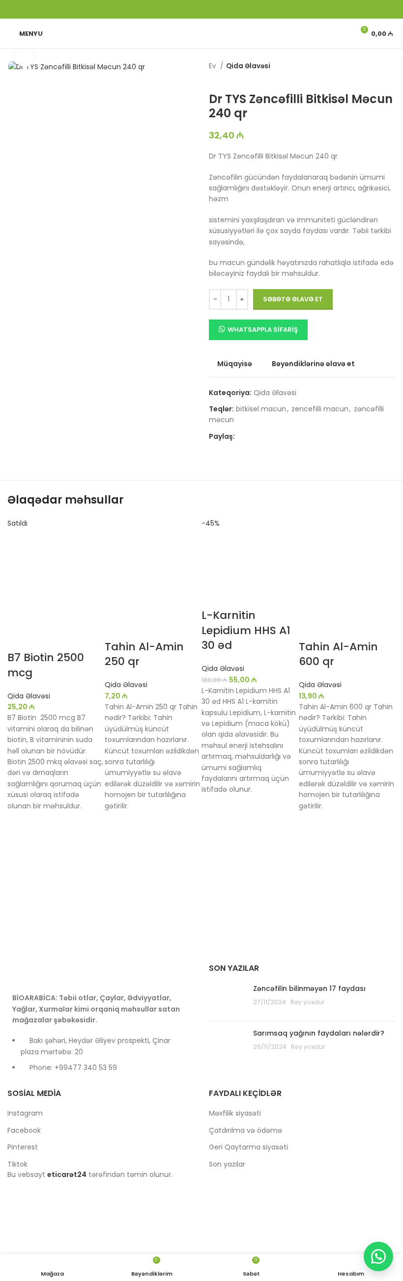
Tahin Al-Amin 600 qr (338, 654)
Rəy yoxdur (307, 1002)
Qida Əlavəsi (248, 66)
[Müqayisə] (19, 638)
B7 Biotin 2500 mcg (45, 665)
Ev (213, 66)
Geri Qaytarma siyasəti (248, 1147)
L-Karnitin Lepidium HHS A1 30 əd (246, 630)
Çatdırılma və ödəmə (245, 1130)
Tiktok (17, 1164)
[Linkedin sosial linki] (214, 9)
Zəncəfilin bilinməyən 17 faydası (309, 988)
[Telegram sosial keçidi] (227, 9)
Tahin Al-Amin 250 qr (144, 654)
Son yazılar (227, 1164)
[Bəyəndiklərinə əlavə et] (19, 823)
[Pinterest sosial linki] (201, 9)
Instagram (25, 1113)
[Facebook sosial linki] (176, 9)
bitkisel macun (261, 409)
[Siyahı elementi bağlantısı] (100, 1059)
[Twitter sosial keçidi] (188, 9)
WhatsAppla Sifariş (263, 329)
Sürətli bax (19, 872)
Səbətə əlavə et (293, 299)
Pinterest (22, 1147)
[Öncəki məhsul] (214, 77)
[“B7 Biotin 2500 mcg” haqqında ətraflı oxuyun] (19, 848)
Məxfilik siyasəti (235, 1113)
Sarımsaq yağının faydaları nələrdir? (318, 1033)
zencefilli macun (319, 409)
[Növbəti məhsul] (233, 77)
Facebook (24, 1130)
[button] (117, 848)
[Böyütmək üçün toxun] (24, 57)
